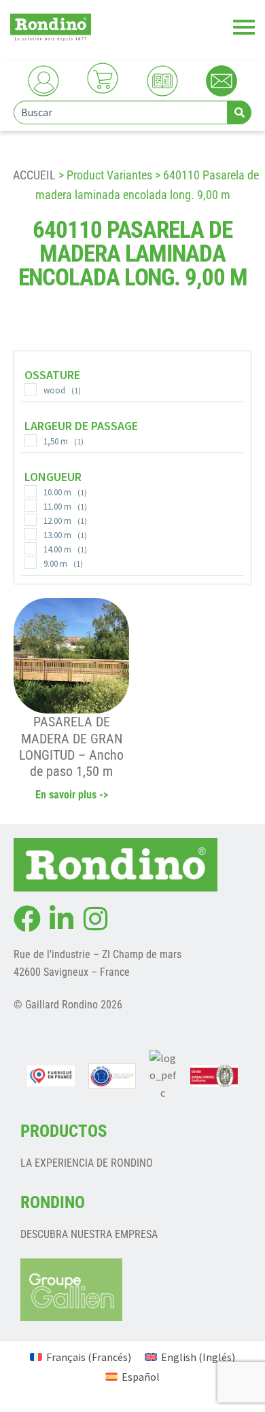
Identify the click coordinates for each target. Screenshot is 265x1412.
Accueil (34, 175)
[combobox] (121, 112)
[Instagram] (95, 918)
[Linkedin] (61, 918)
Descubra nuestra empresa (89, 1234)
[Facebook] (27, 918)
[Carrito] (103, 78)
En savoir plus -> (71, 794)
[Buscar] (239, 112)
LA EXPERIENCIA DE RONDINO (86, 1163)
